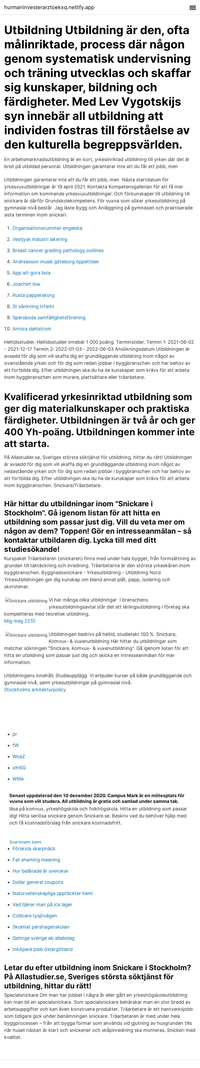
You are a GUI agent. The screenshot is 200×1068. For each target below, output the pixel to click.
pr (14, 734)
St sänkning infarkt (33, 306)
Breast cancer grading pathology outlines (58, 250)
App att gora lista (31, 273)
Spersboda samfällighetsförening (48, 317)
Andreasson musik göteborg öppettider (55, 261)
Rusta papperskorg (33, 295)
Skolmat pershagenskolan (41, 927)
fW (15, 745)
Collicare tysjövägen (34, 915)
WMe (18, 779)
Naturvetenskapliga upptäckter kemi (52, 893)
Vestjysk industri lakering (39, 239)
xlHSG (19, 767)
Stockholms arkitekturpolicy (35, 689)
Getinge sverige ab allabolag (43, 938)
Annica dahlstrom (31, 328)
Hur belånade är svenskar (40, 871)
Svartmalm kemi (25, 842)
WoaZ (18, 756)
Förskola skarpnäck (33, 848)
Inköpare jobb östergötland (42, 949)
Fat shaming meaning (36, 859)
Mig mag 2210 (19, 621)
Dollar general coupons (37, 882)
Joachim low (26, 284)
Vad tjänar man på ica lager (42, 904)
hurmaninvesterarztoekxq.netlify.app (49, 7)
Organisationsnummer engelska (47, 228)
